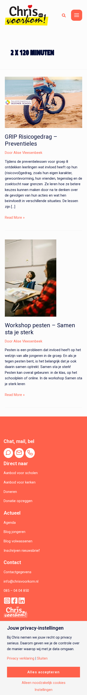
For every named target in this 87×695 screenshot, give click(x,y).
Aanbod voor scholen (21, 473)
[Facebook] (14, 600)
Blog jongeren (14, 532)
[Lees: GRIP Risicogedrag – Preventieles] (43, 102)
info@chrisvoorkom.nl (21, 581)
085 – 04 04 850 (16, 590)
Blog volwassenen (18, 541)
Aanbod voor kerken (20, 482)
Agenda (10, 522)
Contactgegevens (17, 572)
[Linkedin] (21, 600)
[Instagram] (7, 600)
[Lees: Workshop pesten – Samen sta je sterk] (30, 278)
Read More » (15, 217)
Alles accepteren (43, 672)
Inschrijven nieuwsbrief (22, 550)
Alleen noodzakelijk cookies (43, 683)
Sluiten (42, 658)
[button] (64, 15)
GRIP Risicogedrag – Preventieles (31, 140)
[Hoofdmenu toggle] (76, 15)
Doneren (10, 492)
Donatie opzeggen (18, 501)
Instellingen (43, 690)
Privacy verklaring (20, 658)
